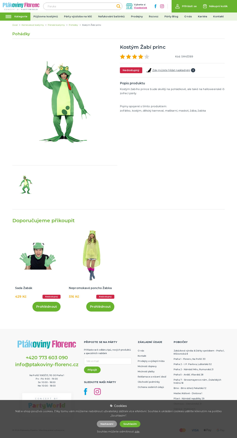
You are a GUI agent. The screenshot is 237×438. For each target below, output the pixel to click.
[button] (186, 6)
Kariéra (202, 16)
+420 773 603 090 (47, 357)
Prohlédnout (46, 307)
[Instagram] (162, 6)
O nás (188, 16)
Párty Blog (171, 16)
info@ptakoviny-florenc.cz (46, 364)
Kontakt (218, 16)
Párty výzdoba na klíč (78, 16)
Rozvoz (153, 16)
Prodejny (137, 16)
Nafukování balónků (111, 16)
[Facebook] (155, 6)
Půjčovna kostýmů (45, 16)
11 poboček (140, 7)
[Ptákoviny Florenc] (21, 6)
